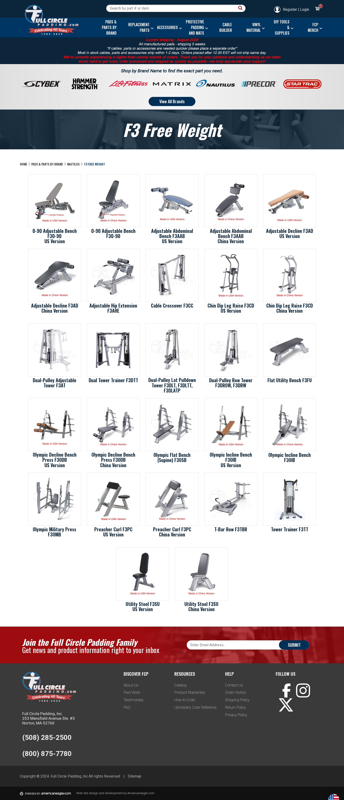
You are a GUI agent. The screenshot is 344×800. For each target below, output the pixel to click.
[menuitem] (108, 27)
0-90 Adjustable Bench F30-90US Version (55, 236)
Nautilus (73, 163)
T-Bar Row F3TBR (230, 529)
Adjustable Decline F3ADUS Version (289, 233)
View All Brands (172, 101)
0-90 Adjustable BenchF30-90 (113, 233)
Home (23, 163)
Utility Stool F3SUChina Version (201, 606)
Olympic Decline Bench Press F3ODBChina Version (113, 459)
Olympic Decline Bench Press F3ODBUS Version (55, 459)
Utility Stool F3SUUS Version (143, 606)
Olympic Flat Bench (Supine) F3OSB (172, 457)
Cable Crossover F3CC (172, 305)
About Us (131, 685)
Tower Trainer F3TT (289, 529)
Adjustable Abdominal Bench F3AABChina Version (231, 236)
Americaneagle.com (140, 793)
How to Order (184, 700)
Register (290, 9)
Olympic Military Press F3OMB (54, 532)
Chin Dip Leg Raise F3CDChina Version (289, 308)
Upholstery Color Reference (195, 707)
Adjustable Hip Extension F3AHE (113, 308)
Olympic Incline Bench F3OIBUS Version (231, 459)
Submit (294, 645)
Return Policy (235, 707)
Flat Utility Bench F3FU (289, 380)
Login (304, 9)
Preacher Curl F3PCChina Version (172, 532)
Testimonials (133, 700)
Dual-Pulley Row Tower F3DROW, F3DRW (231, 383)
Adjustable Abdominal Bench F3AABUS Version (172, 236)
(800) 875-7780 (47, 753)
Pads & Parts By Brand (47, 163)
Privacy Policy (236, 715)
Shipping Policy (237, 700)
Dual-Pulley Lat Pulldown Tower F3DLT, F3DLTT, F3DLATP (172, 385)
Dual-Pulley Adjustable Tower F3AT (54, 383)
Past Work (132, 692)
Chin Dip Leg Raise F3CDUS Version (231, 308)
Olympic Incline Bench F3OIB (289, 457)
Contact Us (234, 685)
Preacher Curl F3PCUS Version (113, 532)
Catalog (180, 685)
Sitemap (134, 776)
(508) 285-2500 (47, 737)
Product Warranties (189, 692)
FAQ (127, 707)
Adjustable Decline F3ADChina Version (54, 308)
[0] (317, 9)
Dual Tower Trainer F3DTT (113, 380)
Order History (235, 692)
